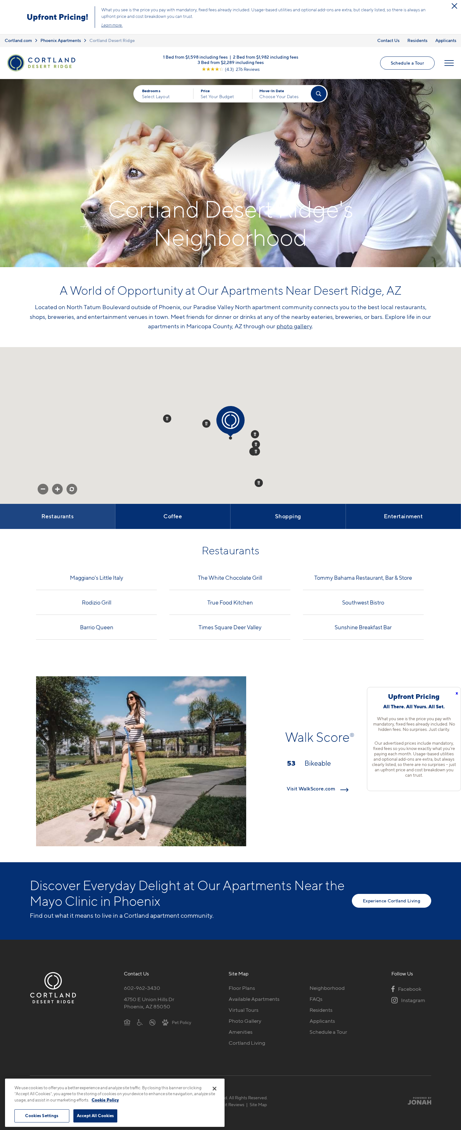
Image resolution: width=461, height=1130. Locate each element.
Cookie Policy (105, 1099)
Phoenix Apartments (60, 40)
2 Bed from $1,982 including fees (265, 56)
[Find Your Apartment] (318, 94)
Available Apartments (254, 999)
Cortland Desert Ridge (112, 40)
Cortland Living (247, 1043)
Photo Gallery (245, 1021)
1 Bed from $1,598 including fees (195, 56)
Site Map (258, 1104)
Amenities (240, 1032)
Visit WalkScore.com (311, 788)
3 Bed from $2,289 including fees (231, 62)
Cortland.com (18, 40)
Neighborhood (327, 988)
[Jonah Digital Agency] (416, 1101)
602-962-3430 (142, 988)
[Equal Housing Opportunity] (127, 1022)
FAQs (316, 999)
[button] (230, 438)
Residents (417, 40)
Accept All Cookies (95, 1115)
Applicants (445, 40)
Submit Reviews (229, 1104)
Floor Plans (242, 988)
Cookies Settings (41, 1115)
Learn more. (112, 25)
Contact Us (388, 40)
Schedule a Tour (407, 63)
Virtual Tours (243, 1010)
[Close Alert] (454, 6)
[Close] (214, 1089)
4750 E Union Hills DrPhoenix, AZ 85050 (149, 1003)
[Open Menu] (449, 63)
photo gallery (294, 326)
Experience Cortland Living (391, 900)
